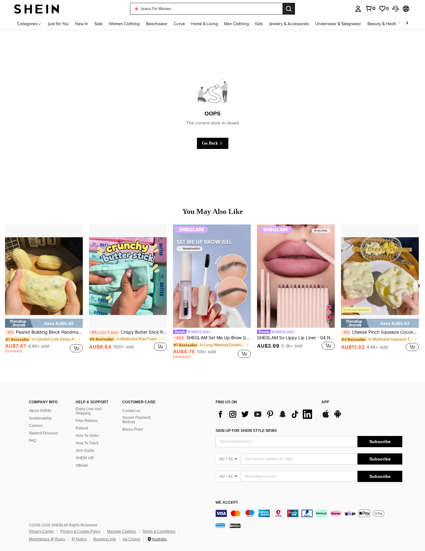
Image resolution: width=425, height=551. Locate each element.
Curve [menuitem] (179, 23)
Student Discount (43, 433)
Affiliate (82, 465)
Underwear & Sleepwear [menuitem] (338, 23)
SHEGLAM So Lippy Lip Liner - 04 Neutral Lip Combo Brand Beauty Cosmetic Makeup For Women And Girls (296, 337)
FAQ (32, 440)
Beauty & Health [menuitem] (383, 23)
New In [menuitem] (81, 23)
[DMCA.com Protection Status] (235, 525)
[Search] (289, 9)
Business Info (104, 539)
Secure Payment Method (136, 419)
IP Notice (79, 539)
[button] (395, 8)
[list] (265, 414)
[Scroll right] (407, 23)
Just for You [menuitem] (58, 23)
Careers (36, 426)
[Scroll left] (399, 23)
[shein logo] (36, 8)
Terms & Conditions (158, 531)
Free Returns (87, 421)
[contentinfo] (309, 513)
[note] (44, 323)
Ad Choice (131, 539)
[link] (370, 8)
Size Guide (85, 450)
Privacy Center (41, 531)
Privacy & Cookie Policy (80, 531)
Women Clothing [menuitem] (124, 23)
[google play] (337, 417)
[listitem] (44, 292)
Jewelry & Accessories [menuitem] (289, 23)
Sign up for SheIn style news (246, 430)
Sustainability (40, 418)
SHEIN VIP (85, 458)
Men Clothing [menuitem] (236, 23)
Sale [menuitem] (98, 23)
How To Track (87, 443)
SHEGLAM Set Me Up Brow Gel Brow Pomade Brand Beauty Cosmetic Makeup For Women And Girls (212, 337)
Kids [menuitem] (259, 23)
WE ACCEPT (227, 503)
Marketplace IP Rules (47, 539)
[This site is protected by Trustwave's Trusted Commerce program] (220, 525)
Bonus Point (132, 429)
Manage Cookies (121, 531)
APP (325, 402)
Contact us (131, 411)
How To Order (87, 435)
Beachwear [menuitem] (156, 23)
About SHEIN (40, 411)
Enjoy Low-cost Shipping (88, 411)
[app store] (325, 417)
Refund (82, 428)
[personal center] (358, 8)
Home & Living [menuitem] (204, 23)
